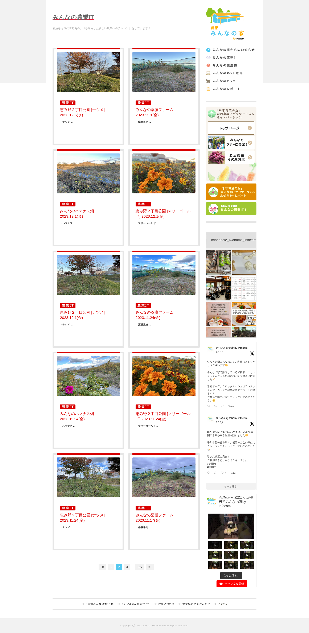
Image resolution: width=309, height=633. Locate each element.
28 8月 (220, 352)
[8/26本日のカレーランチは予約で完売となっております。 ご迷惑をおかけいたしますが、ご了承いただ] (244, 314)
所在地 (222, 604)
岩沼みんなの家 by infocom (232, 347)
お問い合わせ (166, 604)
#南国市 (211, 467)
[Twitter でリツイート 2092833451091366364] (216, 473)
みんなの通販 (231, 73)
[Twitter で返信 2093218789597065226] (209, 406)
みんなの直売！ (231, 58)
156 (139, 567)
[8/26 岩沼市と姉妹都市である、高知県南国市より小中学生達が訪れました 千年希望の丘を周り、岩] (218, 288)
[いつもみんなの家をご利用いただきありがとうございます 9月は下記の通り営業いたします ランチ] (244, 288)
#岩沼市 (211, 463)
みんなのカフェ (231, 81)
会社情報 (136, 604)
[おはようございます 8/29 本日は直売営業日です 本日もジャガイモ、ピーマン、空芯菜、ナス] (218, 262)
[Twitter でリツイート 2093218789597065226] (216, 406)
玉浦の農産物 (231, 65)
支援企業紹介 (196, 604)
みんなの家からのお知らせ (231, 50)
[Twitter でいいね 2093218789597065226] (223, 406)
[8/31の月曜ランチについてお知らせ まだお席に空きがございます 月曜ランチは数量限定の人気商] (218, 314)
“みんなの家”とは (100, 604)
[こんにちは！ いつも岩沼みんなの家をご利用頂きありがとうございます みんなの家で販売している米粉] (244, 262)
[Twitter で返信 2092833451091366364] (209, 473)
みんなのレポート (231, 89)
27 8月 (220, 422)
